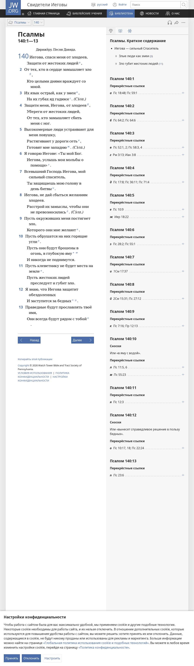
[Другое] (183, 22)
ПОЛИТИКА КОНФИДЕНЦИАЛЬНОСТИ (43, 374)
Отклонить (31, 658)
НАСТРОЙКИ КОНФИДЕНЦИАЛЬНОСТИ (43, 378)
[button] (84, 13)
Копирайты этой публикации (35, 359)
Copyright (23, 365)
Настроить (52, 658)
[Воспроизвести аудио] (169, 22)
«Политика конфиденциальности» (103, 647)
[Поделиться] (176, 22)
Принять (11, 658)
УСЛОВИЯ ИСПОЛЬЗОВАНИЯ (35, 373)
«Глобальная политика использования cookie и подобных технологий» (96, 643)
